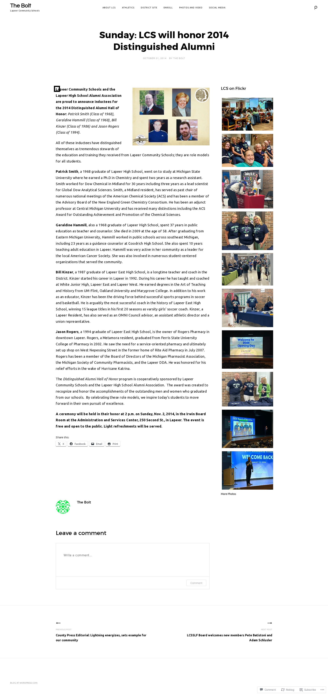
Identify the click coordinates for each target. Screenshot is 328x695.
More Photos (228, 493)
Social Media (217, 7)
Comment (196, 583)
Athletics (128, 7)
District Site (149, 7)
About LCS (109, 7)
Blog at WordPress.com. (24, 683)
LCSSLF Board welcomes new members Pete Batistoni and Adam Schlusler (229, 635)
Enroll (168, 7)
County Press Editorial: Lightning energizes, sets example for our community (101, 635)
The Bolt (20, 6)
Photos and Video (191, 7)
